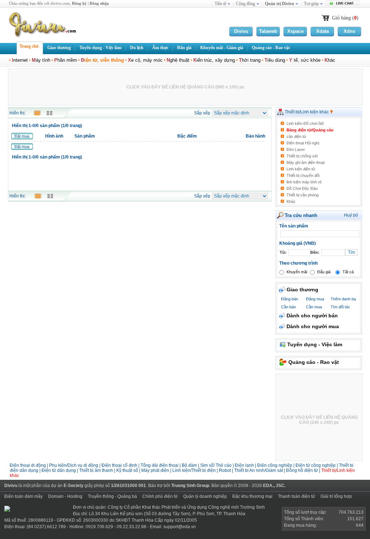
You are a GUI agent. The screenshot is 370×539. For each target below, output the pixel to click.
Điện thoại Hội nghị (303, 143)
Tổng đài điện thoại (159, 465)
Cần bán (288, 307)
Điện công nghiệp (274, 465)
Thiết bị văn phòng (303, 195)
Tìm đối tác (340, 307)
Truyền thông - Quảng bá (112, 496)
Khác (291, 201)
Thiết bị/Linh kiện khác (307, 111)
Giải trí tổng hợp (336, 496)
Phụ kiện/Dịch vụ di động (73, 465)
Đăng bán (289, 299)
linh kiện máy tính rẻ (304, 182)
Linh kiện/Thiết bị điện (194, 470)
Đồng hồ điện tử (302, 470)
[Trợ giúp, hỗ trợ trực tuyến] (344, 4)
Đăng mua (315, 299)
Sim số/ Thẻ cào (216, 465)
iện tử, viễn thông (102, 60)
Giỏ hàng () (345, 18)
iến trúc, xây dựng (214, 60)
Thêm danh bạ (343, 299)
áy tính (41, 60)
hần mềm (65, 60)
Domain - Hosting (65, 496)
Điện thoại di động (28, 465)
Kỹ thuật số (127, 470)
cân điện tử (296, 136)
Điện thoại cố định (119, 465)
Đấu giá (324, 272)
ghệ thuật (178, 60)
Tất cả (348, 272)
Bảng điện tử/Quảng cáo (310, 130)
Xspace (295, 31)
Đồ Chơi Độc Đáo (302, 188)
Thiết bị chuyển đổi (303, 175)
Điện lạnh (244, 465)
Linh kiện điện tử (301, 169)
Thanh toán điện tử (296, 496)
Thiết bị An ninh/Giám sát (259, 470)
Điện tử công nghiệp (316, 465)
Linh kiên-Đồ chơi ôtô (305, 123)
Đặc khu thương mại (252, 496)
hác (329, 60)
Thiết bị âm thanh (96, 470)
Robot (225, 470)
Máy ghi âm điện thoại (305, 162)
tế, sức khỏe (304, 60)
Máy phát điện (155, 470)
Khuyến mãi (297, 272)
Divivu (241, 31)
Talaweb (268, 31)
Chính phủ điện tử (160, 496)
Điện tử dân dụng (59, 470)
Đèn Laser (296, 149)
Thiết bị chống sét (302, 156)
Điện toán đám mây (23, 496)
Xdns (349, 31)
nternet (20, 60)
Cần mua (314, 307)
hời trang (250, 60)
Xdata (322, 31)
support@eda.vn (179, 526)
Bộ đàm (189, 465)
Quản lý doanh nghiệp (205, 496)
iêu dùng (274, 60)
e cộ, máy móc (145, 60)
